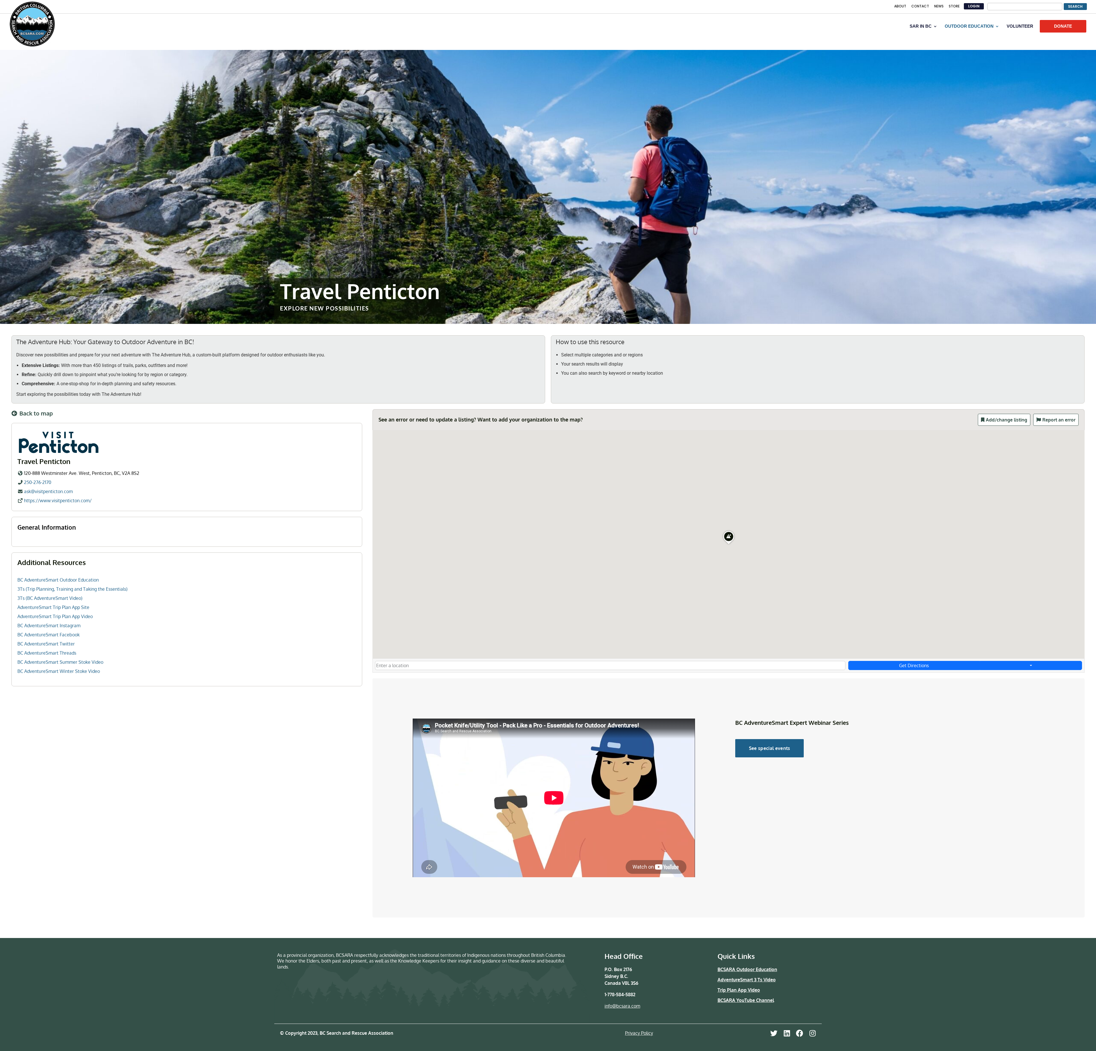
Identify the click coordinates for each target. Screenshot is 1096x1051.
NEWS (939, 7)
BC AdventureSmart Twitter (46, 644)
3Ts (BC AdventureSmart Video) (49, 598)
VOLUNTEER (1020, 26)
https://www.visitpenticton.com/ (58, 500)
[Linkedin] (786, 1033)
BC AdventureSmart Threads (46, 653)
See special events (769, 748)
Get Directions (914, 665)
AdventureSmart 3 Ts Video (747, 980)
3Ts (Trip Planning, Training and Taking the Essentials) (72, 589)
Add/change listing (1006, 420)
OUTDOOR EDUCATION (969, 26)
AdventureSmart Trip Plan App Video (55, 616)
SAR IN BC (921, 26)
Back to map (36, 413)
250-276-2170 (37, 482)
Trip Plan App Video (739, 990)
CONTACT (920, 7)
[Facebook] (799, 1033)
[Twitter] (773, 1033)
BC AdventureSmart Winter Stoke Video (58, 671)
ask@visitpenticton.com (48, 491)
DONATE (1063, 26)
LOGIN (974, 6)
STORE (954, 7)
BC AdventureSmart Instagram (48, 625)
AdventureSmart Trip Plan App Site (53, 607)
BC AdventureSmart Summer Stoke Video (60, 662)
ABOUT (900, 7)
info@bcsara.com (622, 1006)
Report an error (1058, 420)
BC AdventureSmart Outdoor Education (58, 580)
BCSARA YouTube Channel (746, 1000)
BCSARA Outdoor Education (747, 969)
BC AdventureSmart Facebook (48, 635)
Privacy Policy (639, 1033)
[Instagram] (812, 1033)
